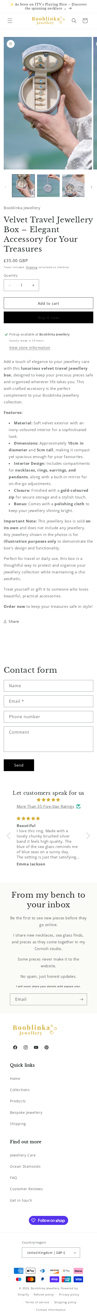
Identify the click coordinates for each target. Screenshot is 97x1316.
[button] (9, 20)
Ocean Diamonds (25, 1166)
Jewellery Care (23, 1155)
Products (18, 1101)
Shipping (31, 267)
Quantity (11, 275)
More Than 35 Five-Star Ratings (45, 806)
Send (19, 765)
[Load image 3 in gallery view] (73, 185)
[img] (48, 799)
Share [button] (14, 621)
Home (15, 1078)
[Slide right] (91, 186)
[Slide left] (5, 186)
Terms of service (37, 1302)
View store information (29, 347)
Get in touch (21, 1200)
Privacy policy (69, 1294)
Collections (20, 1089)
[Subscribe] (81, 999)
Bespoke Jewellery (26, 1112)
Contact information (51, 1310)
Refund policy (44, 1294)
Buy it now (48, 317)
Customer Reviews (26, 1188)
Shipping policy (65, 1302)
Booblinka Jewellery (46, 1288)
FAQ (13, 1177)
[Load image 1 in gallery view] (23, 185)
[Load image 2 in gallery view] (48, 185)
